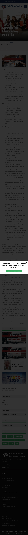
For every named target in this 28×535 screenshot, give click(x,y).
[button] (26, 263)
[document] (14, 267)
